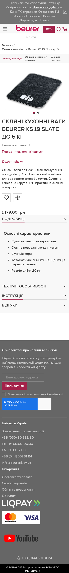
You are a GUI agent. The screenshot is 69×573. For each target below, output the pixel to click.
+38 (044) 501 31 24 (17, 456)
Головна (7, 45)
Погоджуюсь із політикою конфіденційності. (35, 394)
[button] (59, 29)
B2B (49, 29)
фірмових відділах (45, 7)
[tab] (34, 219)
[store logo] (27, 28)
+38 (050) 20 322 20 (18, 438)
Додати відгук (12, 162)
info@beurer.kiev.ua (16, 463)
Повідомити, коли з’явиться (22, 152)
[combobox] (34, 37)
